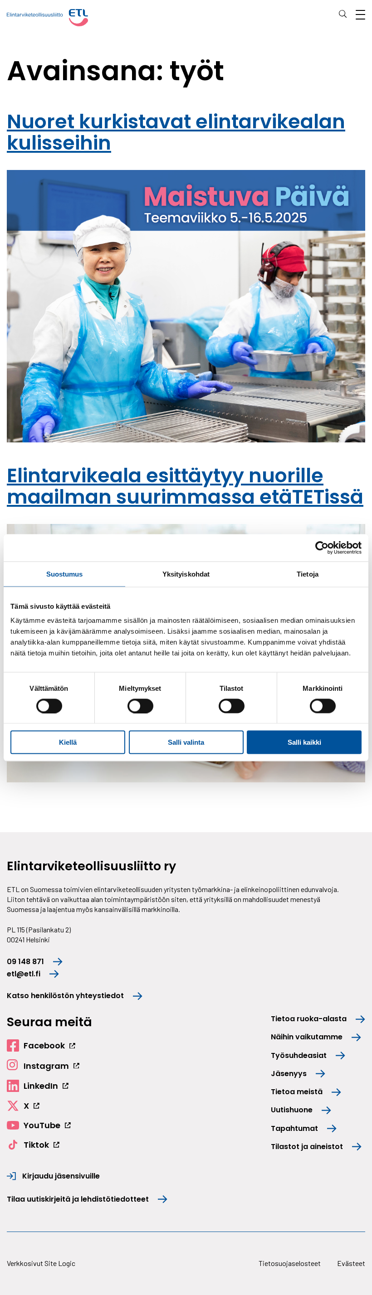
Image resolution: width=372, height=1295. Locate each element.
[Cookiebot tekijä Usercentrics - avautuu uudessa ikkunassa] (322, 547)
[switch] (140, 705)
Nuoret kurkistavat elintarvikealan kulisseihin (176, 132)
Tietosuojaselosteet (290, 1263)
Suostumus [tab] (64, 573)
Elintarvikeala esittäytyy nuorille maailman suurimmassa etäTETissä (185, 486)
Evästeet (351, 1263)
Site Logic (59, 1263)
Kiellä (68, 742)
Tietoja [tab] (307, 573)
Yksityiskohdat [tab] (186, 573)
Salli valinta (186, 742)
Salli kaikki (304, 742)
